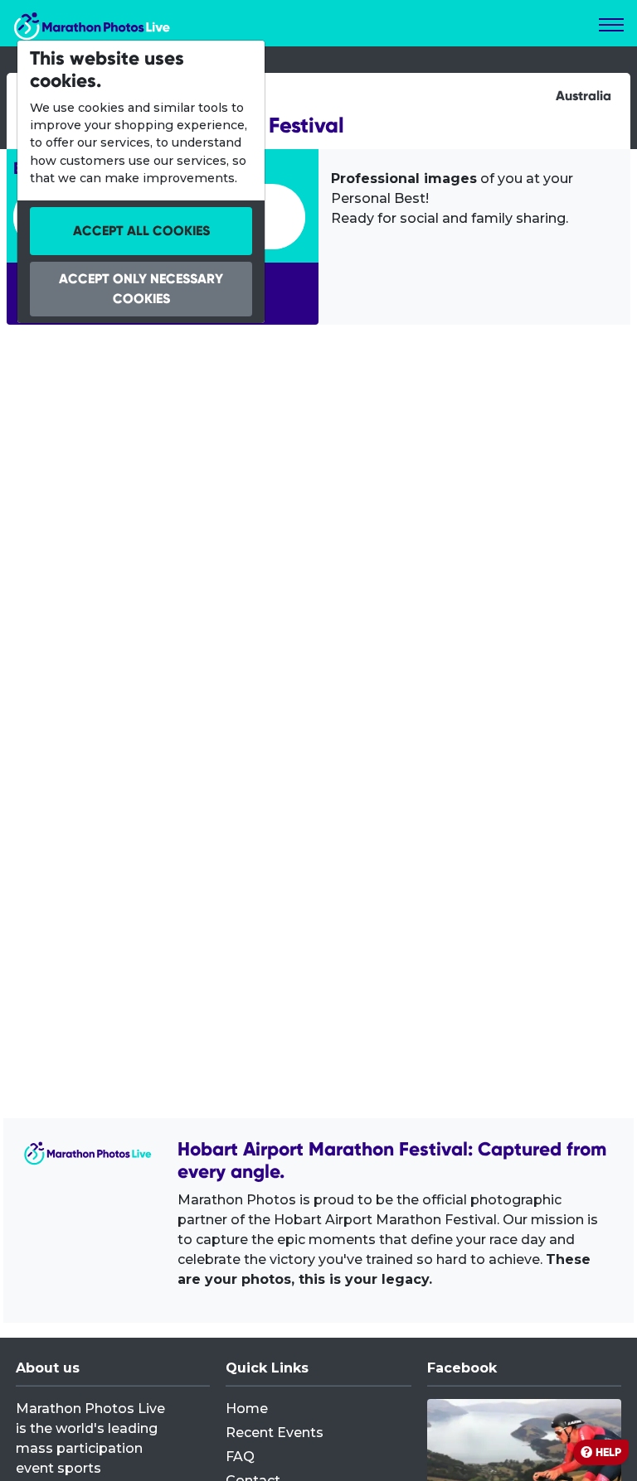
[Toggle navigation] (611, 24)
